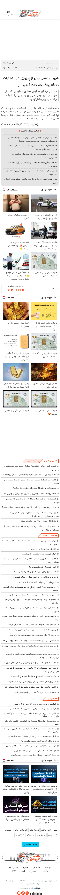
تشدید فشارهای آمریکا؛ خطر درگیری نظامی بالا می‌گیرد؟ (34, 488)
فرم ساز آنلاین (34, 830)
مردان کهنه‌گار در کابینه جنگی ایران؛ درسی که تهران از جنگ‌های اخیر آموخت (31, 172)
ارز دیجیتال (31, 834)
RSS (14, 871)
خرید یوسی (8, 830)
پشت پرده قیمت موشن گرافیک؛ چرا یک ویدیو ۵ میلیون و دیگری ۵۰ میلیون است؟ (31, 730)
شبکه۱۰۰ (48, 867)
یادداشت (44, 871)
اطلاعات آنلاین (30, 13)
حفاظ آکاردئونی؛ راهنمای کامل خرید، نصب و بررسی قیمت (33, 755)
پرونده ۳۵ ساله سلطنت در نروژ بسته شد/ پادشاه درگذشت (33, 635)
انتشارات (32, 871)
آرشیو (23, 871)
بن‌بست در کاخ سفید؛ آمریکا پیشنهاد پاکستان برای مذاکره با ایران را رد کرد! (30, 647)
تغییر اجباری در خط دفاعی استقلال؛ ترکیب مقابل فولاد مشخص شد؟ (29, 687)
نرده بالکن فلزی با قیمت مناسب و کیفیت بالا (38, 741)
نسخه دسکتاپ (30, 844)
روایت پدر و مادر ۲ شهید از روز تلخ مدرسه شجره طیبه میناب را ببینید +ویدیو (31, 589)
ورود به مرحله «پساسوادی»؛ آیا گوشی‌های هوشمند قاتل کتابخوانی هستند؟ (34, 156)
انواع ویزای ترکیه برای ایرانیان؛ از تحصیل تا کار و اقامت (35, 704)
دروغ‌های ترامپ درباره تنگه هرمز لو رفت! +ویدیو (37, 582)
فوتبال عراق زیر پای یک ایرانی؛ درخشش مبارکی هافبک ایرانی (32, 708)
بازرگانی (51, 698)
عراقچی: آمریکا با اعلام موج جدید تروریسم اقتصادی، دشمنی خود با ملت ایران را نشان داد (31, 528)
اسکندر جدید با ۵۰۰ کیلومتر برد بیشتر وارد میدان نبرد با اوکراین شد (30, 493)
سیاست (43, 63)
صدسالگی (36, 867)
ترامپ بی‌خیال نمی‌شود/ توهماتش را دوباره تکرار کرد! (35, 692)
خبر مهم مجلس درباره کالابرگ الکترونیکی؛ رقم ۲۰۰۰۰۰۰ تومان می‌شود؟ (29, 507)
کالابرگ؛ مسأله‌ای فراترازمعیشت (43, 549)
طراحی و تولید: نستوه (27, 888)
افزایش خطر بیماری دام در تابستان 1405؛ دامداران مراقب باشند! (31, 736)
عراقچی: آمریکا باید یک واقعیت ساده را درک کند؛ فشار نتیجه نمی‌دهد (29, 640)
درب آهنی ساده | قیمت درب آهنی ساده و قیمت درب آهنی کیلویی (31, 745)
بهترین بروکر (41, 834)
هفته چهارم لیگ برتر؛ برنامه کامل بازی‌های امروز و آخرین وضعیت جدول (32, 609)
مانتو (55, 830)
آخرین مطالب (48, 535)
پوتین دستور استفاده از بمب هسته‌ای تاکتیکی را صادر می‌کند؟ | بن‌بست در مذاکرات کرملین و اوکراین (33, 514)
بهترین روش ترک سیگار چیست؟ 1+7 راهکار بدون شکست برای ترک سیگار (32, 723)
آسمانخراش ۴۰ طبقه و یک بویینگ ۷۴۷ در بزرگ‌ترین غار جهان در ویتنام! (32, 500)
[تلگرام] (19, 893)
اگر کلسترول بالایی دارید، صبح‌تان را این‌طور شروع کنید (35, 571)
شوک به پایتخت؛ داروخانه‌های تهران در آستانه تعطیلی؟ (34, 577)
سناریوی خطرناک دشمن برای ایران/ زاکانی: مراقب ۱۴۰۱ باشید (32, 681)
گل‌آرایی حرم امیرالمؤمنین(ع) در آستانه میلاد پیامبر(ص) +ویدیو (30, 594)
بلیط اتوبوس (19, 834)
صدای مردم (13, 867)
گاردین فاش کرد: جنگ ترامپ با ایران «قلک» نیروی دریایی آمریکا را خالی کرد (32, 601)
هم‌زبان (25, 867)
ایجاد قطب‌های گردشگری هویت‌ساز (42, 567)
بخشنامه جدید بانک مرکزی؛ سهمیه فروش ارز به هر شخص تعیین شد (29, 662)
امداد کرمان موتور (21, 830)
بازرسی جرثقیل (46, 830)
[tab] (50, 461)
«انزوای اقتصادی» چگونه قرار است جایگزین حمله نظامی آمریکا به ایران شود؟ (30, 181)
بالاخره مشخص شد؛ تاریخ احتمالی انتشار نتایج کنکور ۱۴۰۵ (33, 676)
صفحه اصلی (53, 63)
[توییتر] (23, 893)
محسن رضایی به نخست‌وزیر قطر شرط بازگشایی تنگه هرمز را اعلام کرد (29, 474)
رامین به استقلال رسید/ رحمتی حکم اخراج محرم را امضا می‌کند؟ (31, 629)
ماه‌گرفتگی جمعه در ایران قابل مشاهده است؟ (38, 521)
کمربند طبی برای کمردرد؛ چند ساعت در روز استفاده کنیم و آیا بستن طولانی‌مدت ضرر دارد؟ (31, 715)
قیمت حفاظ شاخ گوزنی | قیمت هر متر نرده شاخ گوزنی (35, 750)
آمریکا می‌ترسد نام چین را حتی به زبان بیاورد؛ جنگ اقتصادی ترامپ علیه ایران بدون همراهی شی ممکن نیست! (32, 139)
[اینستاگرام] (27, 893)
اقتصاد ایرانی (52, 834)
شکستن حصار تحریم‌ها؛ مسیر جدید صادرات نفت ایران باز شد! (32, 624)
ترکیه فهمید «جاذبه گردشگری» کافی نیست (39, 553)
